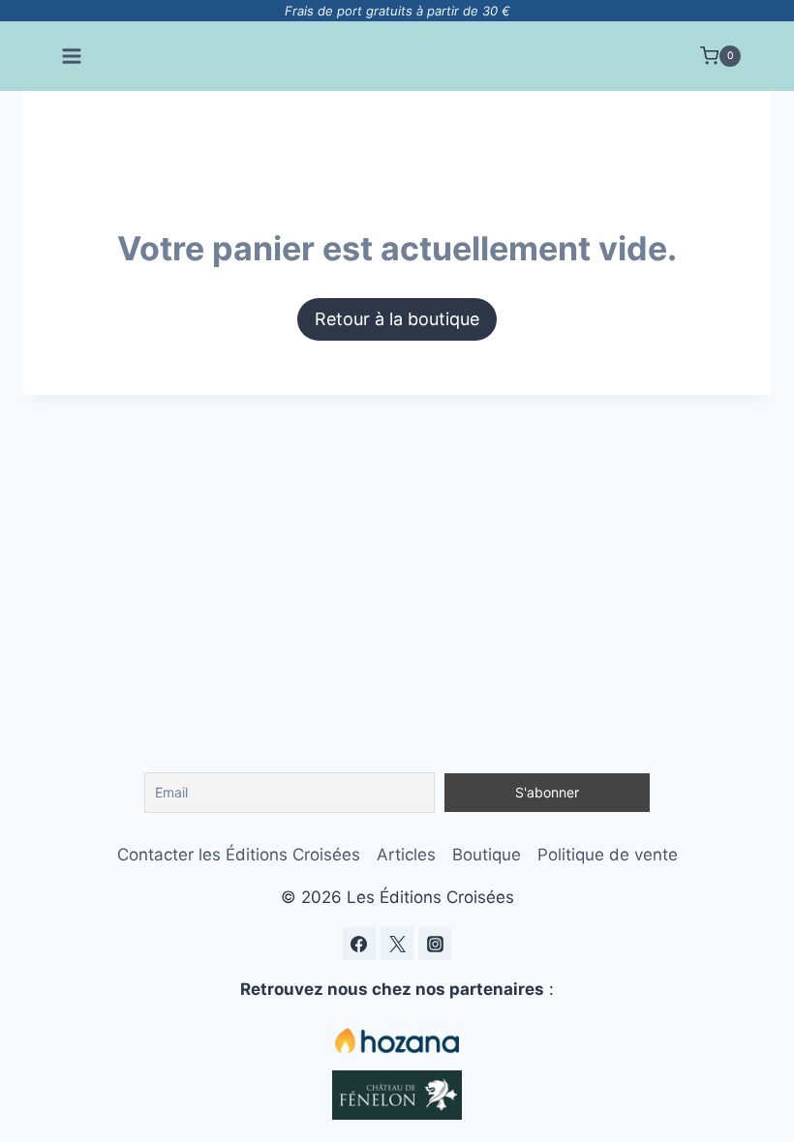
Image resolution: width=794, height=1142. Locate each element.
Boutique (486, 854)
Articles (406, 854)
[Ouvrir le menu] (72, 56)
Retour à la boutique (397, 319)
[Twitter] (397, 943)
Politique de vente (607, 854)
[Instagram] (434, 943)
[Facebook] (359, 943)
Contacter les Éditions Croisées (238, 854)
